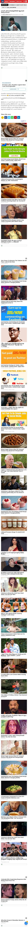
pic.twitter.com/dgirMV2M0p (16, 95)
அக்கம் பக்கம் (19, 1)
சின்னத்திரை (12, 1)
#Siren (24, 93)
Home (3, 7)
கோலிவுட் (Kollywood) (11, 7)
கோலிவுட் (6, 1)
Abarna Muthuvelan (6, 14)
